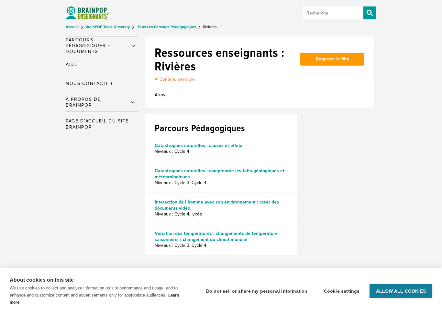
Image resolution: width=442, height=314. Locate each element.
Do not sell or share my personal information (257, 291)
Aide (72, 64)
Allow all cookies (401, 291)
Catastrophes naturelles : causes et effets (198, 145)
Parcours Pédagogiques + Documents (88, 45)
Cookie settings (342, 291)
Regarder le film (332, 59)
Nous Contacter (89, 83)
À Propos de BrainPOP (83, 102)
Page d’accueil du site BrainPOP (97, 124)
